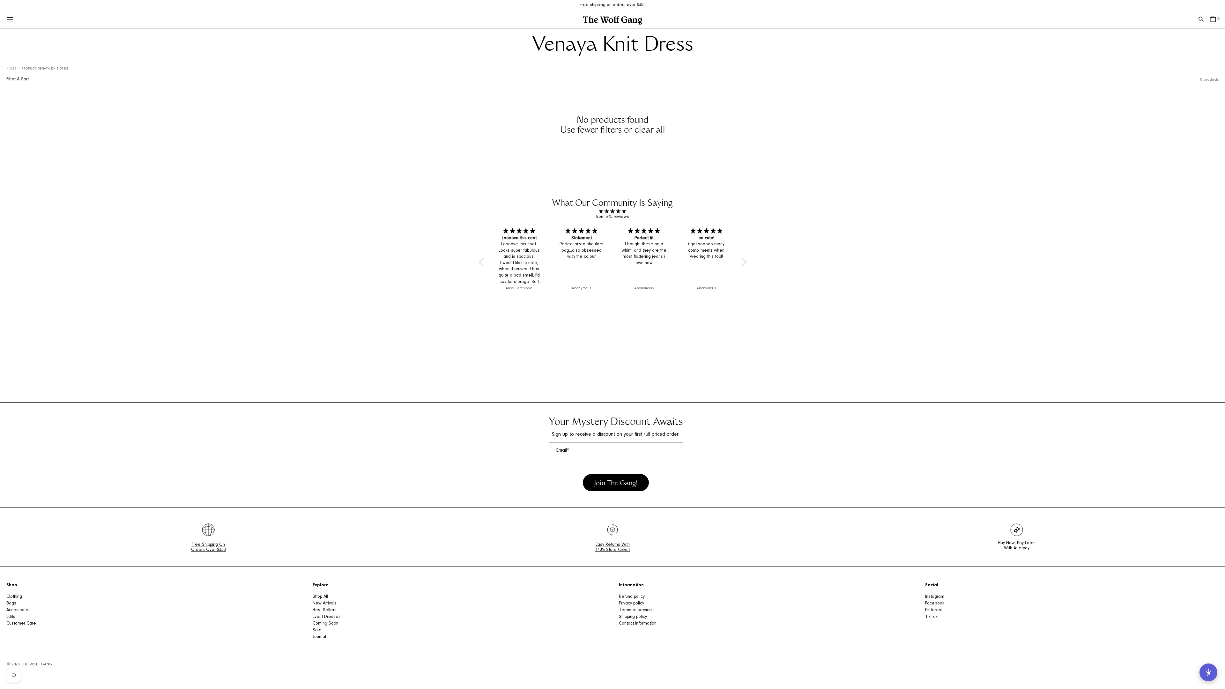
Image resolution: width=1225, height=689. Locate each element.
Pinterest (933, 610)
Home (11, 68)
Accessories (18, 610)
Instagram (934, 597)
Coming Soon (325, 623)
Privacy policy (631, 603)
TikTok (931, 617)
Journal (319, 637)
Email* (562, 450)
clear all (650, 131)
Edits (10, 617)
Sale (317, 630)
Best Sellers (325, 610)
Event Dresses (327, 617)
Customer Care (21, 623)
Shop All (320, 597)
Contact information (638, 623)
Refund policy (632, 597)
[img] (613, 211)
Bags (11, 603)
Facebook (934, 603)
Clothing (14, 597)
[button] (1201, 19)
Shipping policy (633, 617)
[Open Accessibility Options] (1208, 672)
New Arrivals (325, 603)
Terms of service (635, 610)
